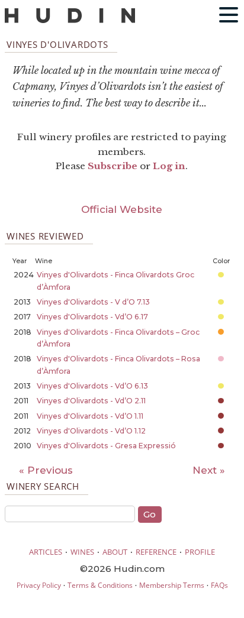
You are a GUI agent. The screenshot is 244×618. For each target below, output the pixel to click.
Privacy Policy (39, 585)
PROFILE (200, 551)
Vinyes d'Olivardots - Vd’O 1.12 (91, 430)
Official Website (121, 209)
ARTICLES (45, 551)
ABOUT (114, 551)
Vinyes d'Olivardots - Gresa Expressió (106, 445)
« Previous (46, 470)
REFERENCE (156, 551)
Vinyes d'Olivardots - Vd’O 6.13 (92, 385)
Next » (208, 470)
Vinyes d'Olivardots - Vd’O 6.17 (92, 316)
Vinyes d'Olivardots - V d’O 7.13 (93, 301)
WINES (82, 551)
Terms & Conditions (100, 585)
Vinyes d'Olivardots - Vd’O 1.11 (90, 416)
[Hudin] (70, 20)
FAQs (219, 585)
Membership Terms (171, 585)
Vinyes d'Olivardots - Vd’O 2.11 (91, 400)
